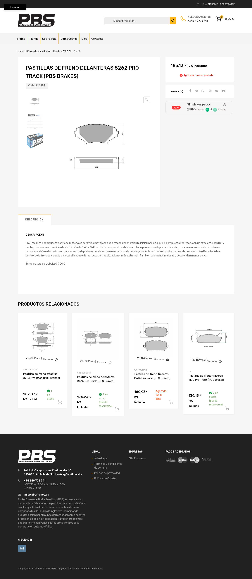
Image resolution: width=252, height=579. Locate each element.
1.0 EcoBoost (30, 370)
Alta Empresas (137, 458)
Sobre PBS (49, 38)
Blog (84, 38)
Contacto (97, 38)
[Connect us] (22, 548)
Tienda (33, 38)
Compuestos (69, 38)
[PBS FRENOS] (36, 25)
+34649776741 (197, 20)
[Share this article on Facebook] (189, 91)
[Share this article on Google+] (203, 91)
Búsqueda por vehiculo (38, 51)
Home (21, 38)
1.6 (190, 371)
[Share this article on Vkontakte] (216, 91)
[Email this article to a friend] (222, 91)
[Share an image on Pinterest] (209, 91)
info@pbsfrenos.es (36, 494)
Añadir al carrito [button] (60, 402)
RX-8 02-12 (69, 51)
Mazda (56, 51)
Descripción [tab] (34, 219)
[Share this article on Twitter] (196, 91)
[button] (147, 100)
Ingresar (213, 4)
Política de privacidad (107, 473)
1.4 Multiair (140, 370)
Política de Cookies (105, 478)
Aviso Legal (101, 458)
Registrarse (227, 4)
